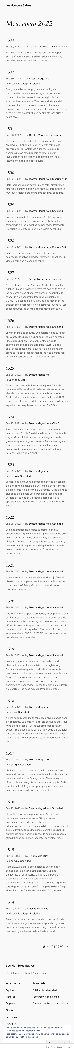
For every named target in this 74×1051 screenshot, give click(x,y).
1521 (10, 565)
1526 (10, 320)
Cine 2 (55, 423)
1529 (10, 204)
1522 (10, 517)
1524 (10, 417)
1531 (10, 128)
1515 (10, 849)
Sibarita (56, 46)
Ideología (23, 83)
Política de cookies (29, 1037)
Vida (64, 46)
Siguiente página (54, 946)
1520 (10, 601)
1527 (10, 272)
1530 (10, 172)
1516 (10, 802)
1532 (10, 72)
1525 (10, 368)
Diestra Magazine (38, 46)
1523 (10, 464)
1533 (10, 40)
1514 (10, 902)
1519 (10, 649)
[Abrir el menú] (66, 5)
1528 (10, 240)
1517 (10, 753)
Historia (12, 83)
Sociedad (35, 83)
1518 (10, 700)
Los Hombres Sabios (18, 5)
